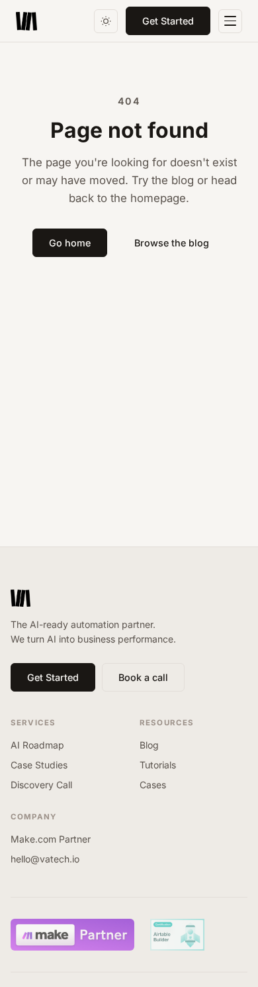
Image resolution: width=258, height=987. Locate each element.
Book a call (143, 677)
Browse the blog (171, 242)
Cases (153, 784)
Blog (149, 745)
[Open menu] (230, 21)
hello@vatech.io (45, 858)
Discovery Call (41, 784)
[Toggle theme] (106, 21)
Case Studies (39, 764)
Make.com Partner (51, 839)
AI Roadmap (37, 745)
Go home (70, 242)
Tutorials (158, 764)
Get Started (168, 20)
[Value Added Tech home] (26, 21)
